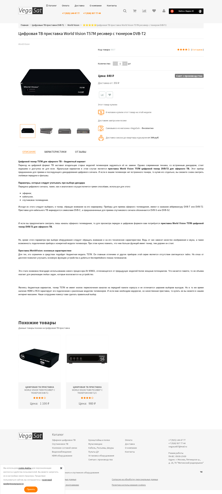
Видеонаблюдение (62, 451)
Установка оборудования (101, 455)
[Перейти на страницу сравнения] (144, 11)
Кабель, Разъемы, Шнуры (101, 447)
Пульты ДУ (93, 451)
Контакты (112, 5)
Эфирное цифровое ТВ (64, 440)
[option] (27, 131)
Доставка (79, 5)
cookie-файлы (24, 468)
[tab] (29, 152)
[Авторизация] (164, 11)
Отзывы (80, 151)
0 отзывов (197, 49)
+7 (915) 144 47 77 (70, 13)
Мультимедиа (95, 443)
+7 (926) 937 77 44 (92, 13)
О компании (96, 5)
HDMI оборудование (62, 455)
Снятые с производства (100, 459)
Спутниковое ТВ (60, 443)
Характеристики (55, 151)
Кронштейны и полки (99, 440)
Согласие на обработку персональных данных (135, 479)
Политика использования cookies (129, 484)
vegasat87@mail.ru (178, 446)
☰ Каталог (51, 5)
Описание (29, 151)
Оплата (65, 5)
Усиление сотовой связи (64, 447)
